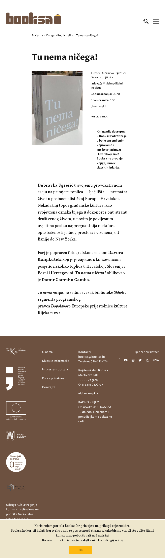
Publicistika (65, 35)
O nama (47, 352)
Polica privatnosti (54, 378)
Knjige (50, 35)
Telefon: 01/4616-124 (93, 361)
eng (156, 360)
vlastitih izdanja (108, 168)
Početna (37, 35)
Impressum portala (55, 369)
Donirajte (48, 387)
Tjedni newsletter (146, 352)
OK (80, 550)
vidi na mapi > (88, 393)
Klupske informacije (55, 361)
